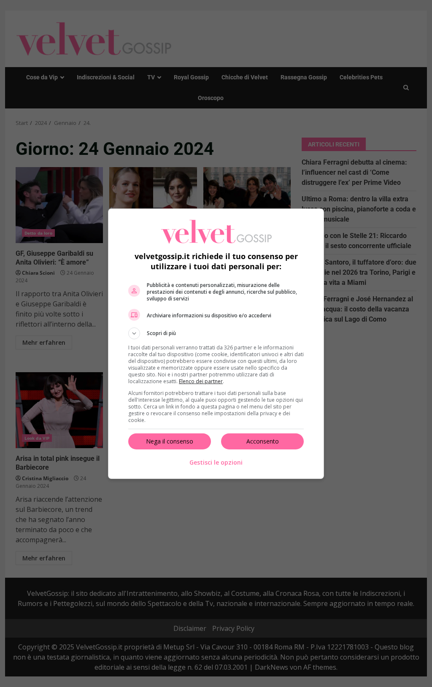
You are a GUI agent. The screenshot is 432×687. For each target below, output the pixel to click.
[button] (216, 333)
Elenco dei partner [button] (201, 381)
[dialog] (216, 343)
